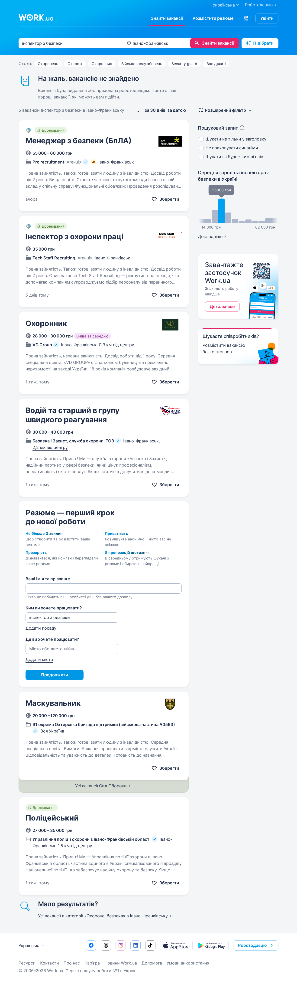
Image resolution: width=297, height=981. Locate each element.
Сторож (75, 63)
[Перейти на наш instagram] (121, 945)
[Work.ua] (36, 17)
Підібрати (263, 43)
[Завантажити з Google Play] (212, 945)
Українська (30, 945)
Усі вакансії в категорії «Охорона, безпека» (103, 915)
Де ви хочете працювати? (52, 639)
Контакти (49, 963)
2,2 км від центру (50, 447)
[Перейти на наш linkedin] (135, 945)
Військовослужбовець (141, 63)
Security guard (184, 63)
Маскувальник (53, 703)
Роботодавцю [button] (252, 945)
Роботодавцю (259, 4)
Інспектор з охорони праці (74, 236)
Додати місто (39, 659)
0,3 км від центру (116, 344)
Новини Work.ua (120, 963)
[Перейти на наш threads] (106, 945)
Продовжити (54, 674)
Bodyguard (216, 63)
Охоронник (102, 63)
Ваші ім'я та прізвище (48, 578)
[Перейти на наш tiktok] (150, 945)
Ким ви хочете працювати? (54, 607)
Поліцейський (52, 817)
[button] (246, 18)
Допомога (152, 963)
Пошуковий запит (218, 128)
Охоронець (48, 63)
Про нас (72, 963)
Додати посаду (41, 628)
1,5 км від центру (75, 845)
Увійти (267, 18)
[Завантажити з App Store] (176, 945)
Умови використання (188, 963)
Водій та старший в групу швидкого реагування (72, 415)
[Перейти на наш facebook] (91, 945)
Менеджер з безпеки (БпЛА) (79, 140)
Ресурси (27, 963)
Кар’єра (92, 963)
